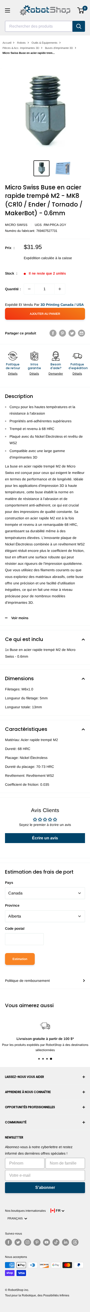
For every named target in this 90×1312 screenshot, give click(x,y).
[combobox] (38, 26)
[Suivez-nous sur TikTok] (56, 1242)
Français (16, 1218)
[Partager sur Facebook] (53, 333)
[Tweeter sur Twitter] (72, 333)
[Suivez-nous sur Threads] (75, 1242)
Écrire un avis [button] (45, 838)
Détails (13, 373)
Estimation (19, 959)
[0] (81, 10)
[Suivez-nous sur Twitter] (18, 1242)
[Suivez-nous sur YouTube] (46, 1242)
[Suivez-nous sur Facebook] (8, 1242)
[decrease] (29, 289)
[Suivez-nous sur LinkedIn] (65, 1242)
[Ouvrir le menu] (7, 10)
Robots (21, 42)
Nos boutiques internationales (25, 1210)
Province (12, 905)
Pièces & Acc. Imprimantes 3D (20, 47)
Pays (9, 883)
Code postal (14, 928)
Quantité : (13, 289)
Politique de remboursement (27, 981)
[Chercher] (78, 26)
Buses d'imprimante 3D (59, 47)
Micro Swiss (16, 225)
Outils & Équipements (45, 42)
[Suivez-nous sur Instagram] (27, 1242)
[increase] (59, 289)
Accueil (6, 42)
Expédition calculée (39, 258)
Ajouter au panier (45, 314)
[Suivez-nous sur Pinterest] (37, 1242)
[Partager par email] (81, 333)
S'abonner (45, 1187)
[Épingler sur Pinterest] (62, 333)
